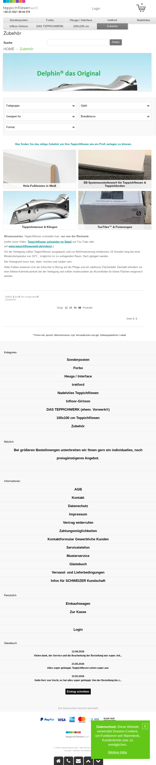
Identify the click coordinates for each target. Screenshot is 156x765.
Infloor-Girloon (19, 26)
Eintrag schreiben (78, 691)
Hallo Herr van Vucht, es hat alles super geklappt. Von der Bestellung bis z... (78, 680)
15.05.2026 (78, 676)
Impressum (78, 514)
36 (75, 307)
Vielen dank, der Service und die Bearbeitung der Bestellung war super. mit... (78, 655)
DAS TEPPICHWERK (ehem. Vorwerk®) (49, 27)
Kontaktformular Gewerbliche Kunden (78, 539)
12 (66, 307)
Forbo (50, 20)
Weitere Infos (117, 752)
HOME (8, 48)
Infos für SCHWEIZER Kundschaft (78, 581)
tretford (112, 20)
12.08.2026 (78, 651)
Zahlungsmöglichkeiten (78, 531)
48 (79, 307)
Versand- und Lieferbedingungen (78, 572)
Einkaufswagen (78, 604)
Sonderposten (19, 20)
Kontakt (78, 498)
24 (70, 307)
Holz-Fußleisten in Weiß (39, 185)
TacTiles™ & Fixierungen (115, 227)
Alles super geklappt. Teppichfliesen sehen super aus (78, 668)
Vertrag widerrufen (78, 523)
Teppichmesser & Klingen (39, 227)
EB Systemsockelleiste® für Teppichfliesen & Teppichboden (115, 184)
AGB (78, 489)
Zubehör (112, 26)
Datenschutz (78, 506)
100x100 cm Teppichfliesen (81, 27)
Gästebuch (78, 564)
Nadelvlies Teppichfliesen (78, 393)
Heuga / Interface (81, 20)
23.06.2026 (78, 663)
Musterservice (78, 556)
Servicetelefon (78, 547)
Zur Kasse (78, 612)
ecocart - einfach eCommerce (78, 750)
